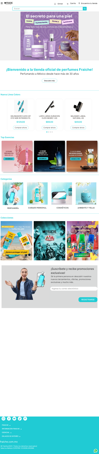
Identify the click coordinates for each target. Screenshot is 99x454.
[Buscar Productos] (84, 8)
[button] (45, 59)
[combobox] (49, 8)
